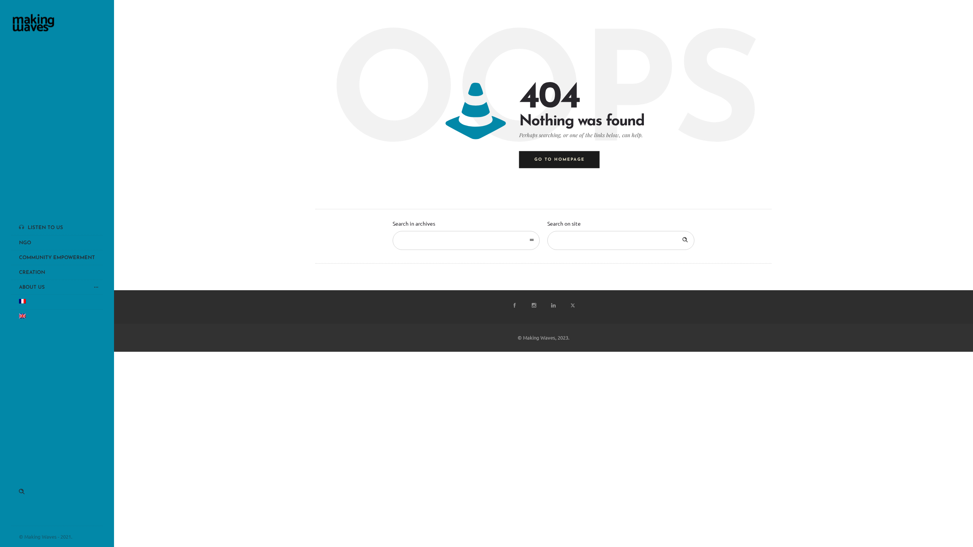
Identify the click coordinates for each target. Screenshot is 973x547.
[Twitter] (572, 305)
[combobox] (466, 240)
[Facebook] (514, 305)
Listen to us (45, 227)
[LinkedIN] (553, 305)
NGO (25, 242)
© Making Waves (38, 536)
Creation (32, 272)
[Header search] (21, 491)
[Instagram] (533, 305)
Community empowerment (57, 257)
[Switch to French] (57, 301)
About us (32, 287)
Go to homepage (559, 160)
